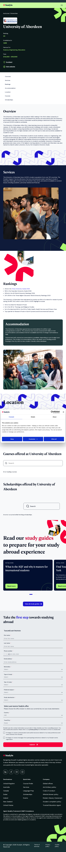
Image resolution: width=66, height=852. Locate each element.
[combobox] (6, 654)
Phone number (8, 651)
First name (7, 635)
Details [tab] (33, 417)
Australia (6, 787)
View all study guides (32, 604)
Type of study (8, 674)
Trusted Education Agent (52, 805)
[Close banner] (63, 412)
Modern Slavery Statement (52, 798)
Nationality (7, 666)
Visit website (10, 67)
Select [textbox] (6, 669)
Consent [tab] (11, 417)
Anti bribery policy (49, 787)
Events (25, 798)
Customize (32, 439)
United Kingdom (9, 784)
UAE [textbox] (5, 715)
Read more (11, 586)
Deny (12, 439)
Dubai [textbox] (6, 723)
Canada (6, 791)
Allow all (53, 439)
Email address (8, 659)
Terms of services (37, 845)
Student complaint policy (52, 802)
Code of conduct (49, 791)
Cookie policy (57, 845)
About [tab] (54, 417)
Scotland (9, 62)
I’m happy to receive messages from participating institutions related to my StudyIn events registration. (32, 738)
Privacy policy (48, 845)
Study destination (9, 697)
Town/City (7, 720)
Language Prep (28, 791)
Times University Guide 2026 (21, 289)
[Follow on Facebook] (11, 772)
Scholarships (27, 794)
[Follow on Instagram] (22, 772)
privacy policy (33, 729)
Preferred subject (9, 690)
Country (7, 712)
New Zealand (7, 802)
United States (8, 805)
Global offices (48, 784)
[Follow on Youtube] (17, 772)
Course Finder (28, 784)
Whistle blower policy (50, 794)
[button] (30, 594)
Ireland (5, 798)
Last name (7, 643)
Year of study (8, 682)
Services (26, 787)
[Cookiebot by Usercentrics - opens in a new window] (52, 412)
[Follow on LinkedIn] (5, 772)
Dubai (5, 794)
